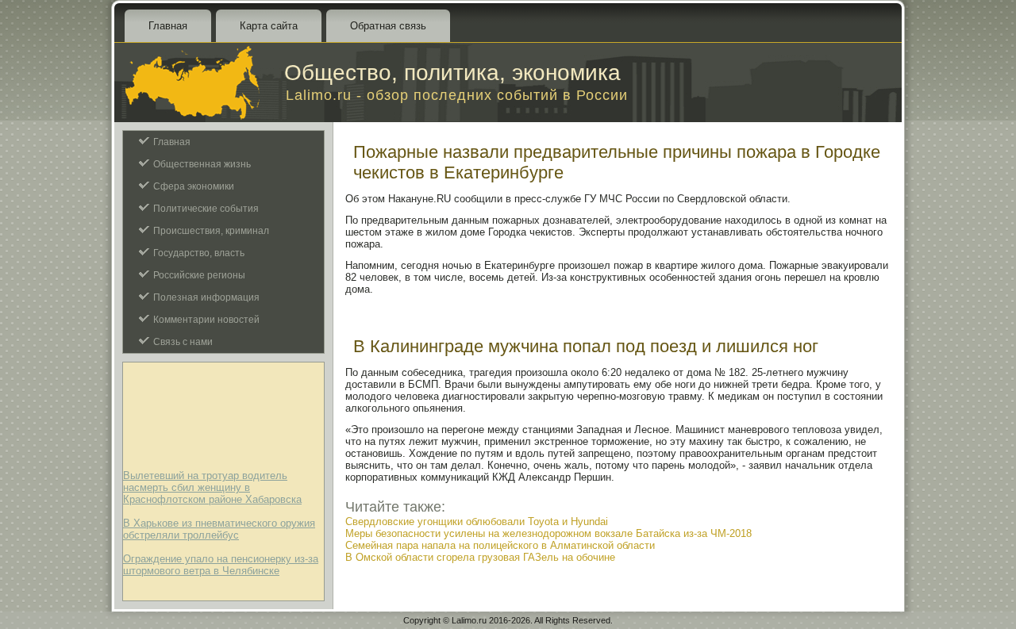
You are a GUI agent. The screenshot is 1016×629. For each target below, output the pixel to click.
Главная (167, 26)
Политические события (206, 208)
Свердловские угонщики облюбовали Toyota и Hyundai (476, 521)
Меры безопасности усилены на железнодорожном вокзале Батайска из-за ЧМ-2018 (548, 533)
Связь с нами (183, 341)
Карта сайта (269, 26)
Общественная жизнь (202, 164)
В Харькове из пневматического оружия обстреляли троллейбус (219, 529)
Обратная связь (388, 26)
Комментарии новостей (206, 319)
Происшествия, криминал (211, 230)
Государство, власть (198, 253)
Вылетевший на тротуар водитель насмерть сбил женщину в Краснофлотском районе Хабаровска (212, 487)
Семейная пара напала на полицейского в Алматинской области (500, 545)
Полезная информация (206, 297)
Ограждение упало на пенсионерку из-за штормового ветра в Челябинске (220, 565)
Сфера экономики (193, 186)
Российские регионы (199, 275)
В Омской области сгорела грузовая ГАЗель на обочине (480, 557)
